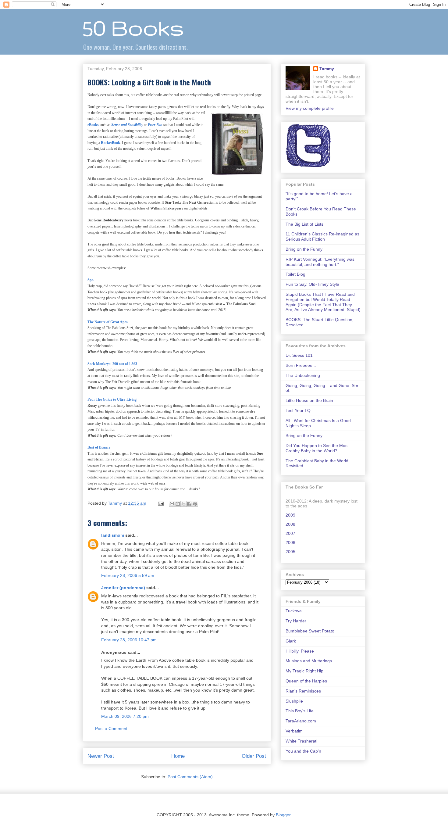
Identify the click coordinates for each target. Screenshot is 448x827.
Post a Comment (111, 728)
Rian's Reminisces (303, 691)
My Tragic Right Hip (304, 670)
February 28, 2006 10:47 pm (129, 639)
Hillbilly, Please (300, 651)
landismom (112, 535)
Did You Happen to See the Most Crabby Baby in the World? (317, 448)
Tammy (326, 68)
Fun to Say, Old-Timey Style (312, 284)
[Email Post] (160, 503)
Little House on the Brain (309, 400)
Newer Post (100, 756)
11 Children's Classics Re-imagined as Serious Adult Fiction (322, 236)
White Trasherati (301, 741)
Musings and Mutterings (309, 660)
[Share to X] (183, 504)
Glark (291, 641)
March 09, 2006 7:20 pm (125, 716)
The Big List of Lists (304, 224)
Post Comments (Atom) (190, 776)
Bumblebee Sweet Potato (310, 630)
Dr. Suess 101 (299, 355)
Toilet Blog (295, 274)
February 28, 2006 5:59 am (127, 575)
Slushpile (294, 701)
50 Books (133, 27)
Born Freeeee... (301, 365)
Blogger (283, 814)
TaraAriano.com (301, 720)
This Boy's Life (300, 710)
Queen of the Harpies (306, 680)
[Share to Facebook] (189, 504)
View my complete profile (310, 108)
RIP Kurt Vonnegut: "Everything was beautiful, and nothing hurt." (320, 262)
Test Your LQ (298, 410)
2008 (290, 524)
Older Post (254, 756)
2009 (290, 515)
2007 (290, 533)
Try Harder (296, 620)
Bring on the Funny (304, 249)
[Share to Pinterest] (195, 504)
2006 (290, 542)
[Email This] (172, 504)
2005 (290, 551)
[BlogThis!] (178, 504)
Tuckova (294, 610)
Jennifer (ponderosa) (123, 587)
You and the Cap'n (303, 751)
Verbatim (294, 731)
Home (178, 756)
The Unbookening (303, 375)
